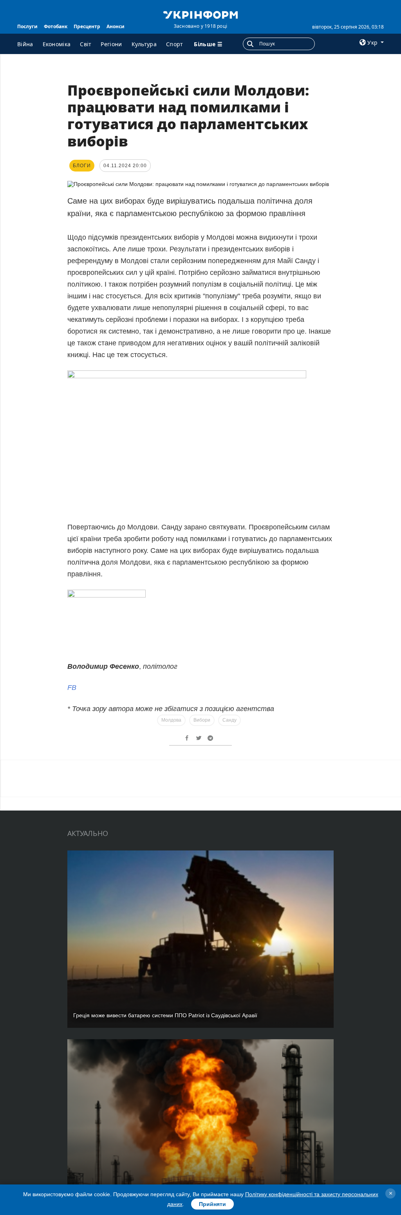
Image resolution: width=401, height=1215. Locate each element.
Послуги (27, 26)
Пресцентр (87, 26)
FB (71, 687)
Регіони (111, 44)
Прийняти (212, 1204)
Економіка (57, 44)
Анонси (116, 26)
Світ (85, 44)
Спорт (174, 44)
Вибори (201, 720)
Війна (25, 44)
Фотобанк (55, 26)
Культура (144, 44)
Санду (229, 720)
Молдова (171, 720)
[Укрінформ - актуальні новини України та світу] (200, 14)
